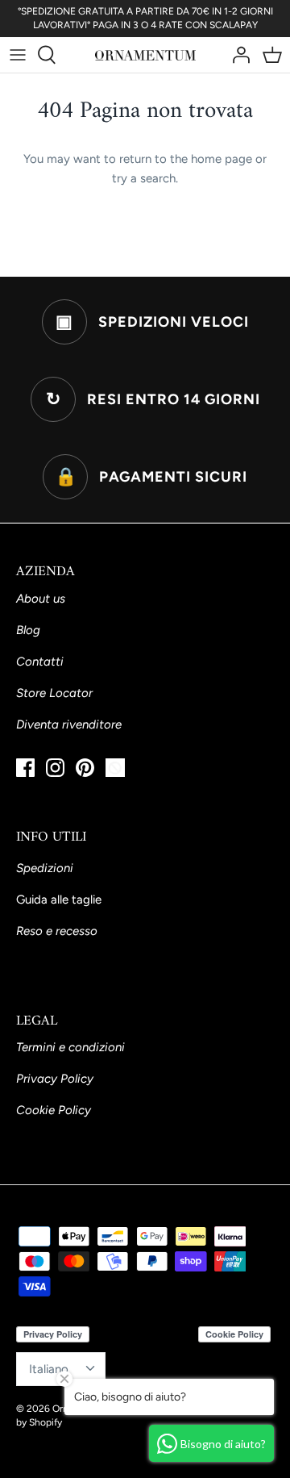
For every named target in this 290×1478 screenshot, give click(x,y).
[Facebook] (25, 767)
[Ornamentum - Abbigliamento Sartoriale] (145, 55)
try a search (144, 178)
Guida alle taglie (59, 899)
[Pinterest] (85, 767)
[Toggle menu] (17, 55)
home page (221, 159)
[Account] (237, 55)
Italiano (48, 1369)
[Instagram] (55, 767)
